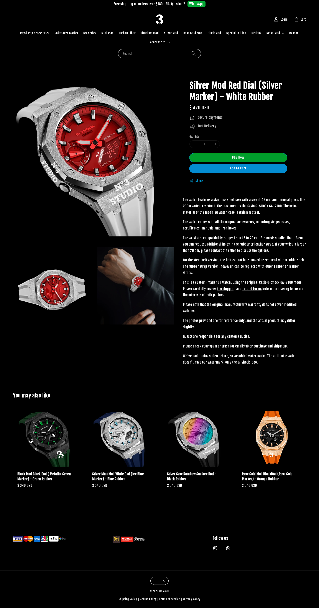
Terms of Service (169, 599)
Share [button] (199, 181)
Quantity (194, 136)
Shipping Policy (128, 599)
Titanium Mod (150, 33)
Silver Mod (171, 33)
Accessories (158, 42)
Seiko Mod (273, 33)
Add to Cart (238, 168)
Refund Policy (148, 599)
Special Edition (236, 33)
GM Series (89, 33)
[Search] (194, 53)
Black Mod (214, 33)
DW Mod (293, 33)
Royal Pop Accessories (34, 33)
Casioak (256, 33)
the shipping (226, 289)
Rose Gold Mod (193, 33)
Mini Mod (107, 33)
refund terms (251, 289)
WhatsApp (196, 4)
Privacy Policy (192, 599)
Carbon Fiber (127, 33)
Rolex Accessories (66, 33)
